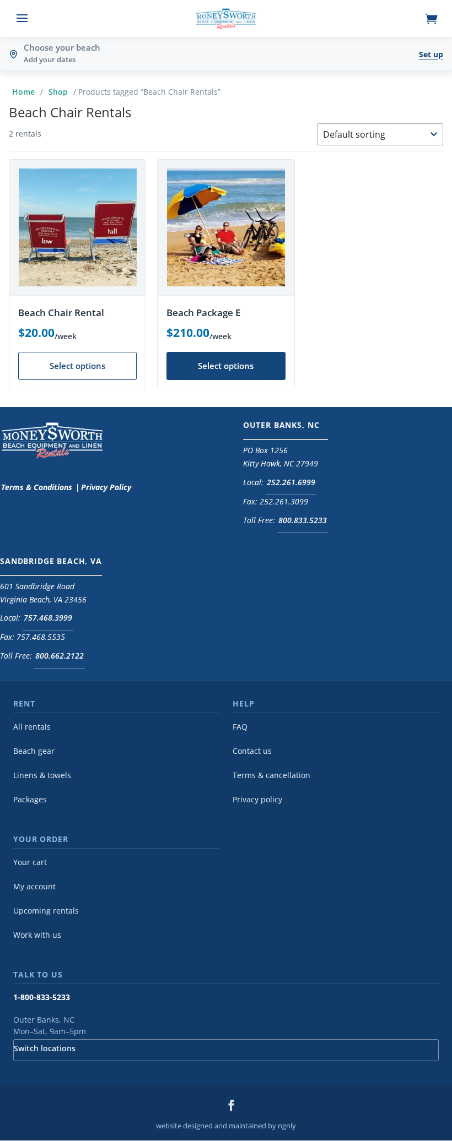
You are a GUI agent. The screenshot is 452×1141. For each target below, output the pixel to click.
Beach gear (34, 751)
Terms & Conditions (36, 487)
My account (34, 887)
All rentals (32, 727)
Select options (77, 365)
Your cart (30, 862)
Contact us (252, 751)
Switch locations (45, 1048)
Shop (58, 92)
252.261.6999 (291, 482)
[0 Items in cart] (433, 18)
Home (23, 92)
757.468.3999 (48, 617)
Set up (431, 54)
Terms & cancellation (271, 775)
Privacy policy (257, 800)
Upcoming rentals (46, 911)
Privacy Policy (106, 487)
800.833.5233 (302, 520)
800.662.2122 (59, 655)
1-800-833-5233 (41, 997)
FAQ (240, 727)
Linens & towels (42, 775)
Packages (30, 800)
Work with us (37, 935)
